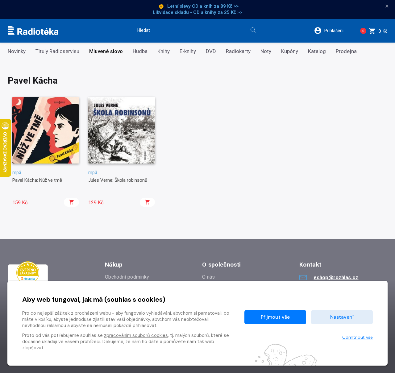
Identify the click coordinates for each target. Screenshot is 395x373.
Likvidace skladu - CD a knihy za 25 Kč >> (197, 12)
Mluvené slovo (106, 51)
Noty (265, 51)
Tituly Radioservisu (57, 51)
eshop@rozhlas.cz (336, 277)
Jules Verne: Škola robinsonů (117, 180)
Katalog (317, 51)
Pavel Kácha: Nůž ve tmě (37, 180)
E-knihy (188, 51)
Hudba (140, 51)
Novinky (17, 51)
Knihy (163, 51)
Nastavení (342, 317)
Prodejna (346, 51)
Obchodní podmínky (127, 277)
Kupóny (289, 51)
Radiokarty (238, 51)
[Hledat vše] (253, 30)
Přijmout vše (275, 317)
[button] (333, 31)
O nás (208, 277)
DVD (211, 51)
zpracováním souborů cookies (136, 335)
